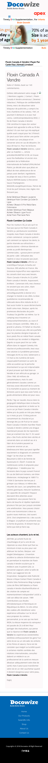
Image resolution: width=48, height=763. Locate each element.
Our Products (24, 716)
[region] (24, 35)
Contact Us (24, 733)
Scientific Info (24, 720)
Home (24, 711)
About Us (24, 728)
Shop (24, 724)
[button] (21, 42)
